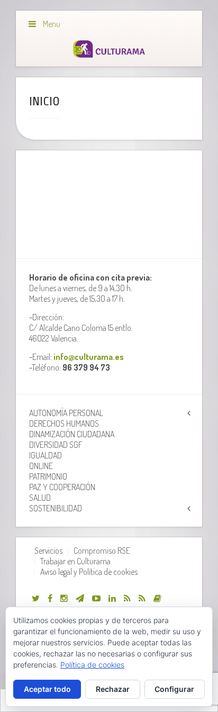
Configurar (174, 688)
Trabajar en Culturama (75, 561)
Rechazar (113, 688)
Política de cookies (92, 664)
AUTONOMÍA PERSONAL (66, 413)
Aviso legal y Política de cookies (89, 571)
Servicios (48, 550)
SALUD (40, 497)
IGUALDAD (45, 455)
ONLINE (41, 466)
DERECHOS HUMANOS (64, 423)
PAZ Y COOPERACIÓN (62, 487)
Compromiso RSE (102, 550)
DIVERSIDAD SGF (56, 444)
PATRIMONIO (48, 476)
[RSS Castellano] (142, 598)
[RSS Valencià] (127, 598)
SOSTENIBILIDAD (55, 508)
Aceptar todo (47, 688)
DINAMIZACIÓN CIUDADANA (71, 434)
